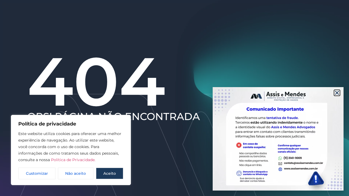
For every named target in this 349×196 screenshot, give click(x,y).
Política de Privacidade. (73, 159)
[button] (337, 93)
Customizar (37, 173)
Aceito (109, 173)
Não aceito (75, 173)
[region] (71, 150)
